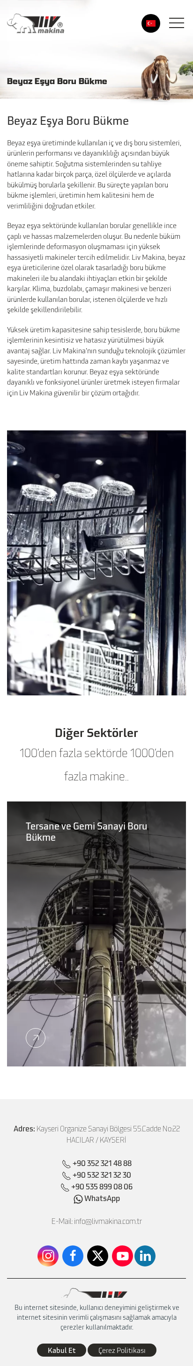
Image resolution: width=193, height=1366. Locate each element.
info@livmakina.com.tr (108, 1221)
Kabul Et (61, 1350)
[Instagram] (48, 1255)
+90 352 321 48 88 (102, 1163)
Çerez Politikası (122, 1350)
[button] (176, 23)
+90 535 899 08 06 (102, 1186)
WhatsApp (101, 1198)
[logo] (35, 23)
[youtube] (122, 1255)
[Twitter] (97, 1255)
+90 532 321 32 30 (102, 1174)
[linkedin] (145, 1255)
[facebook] (72, 1255)
